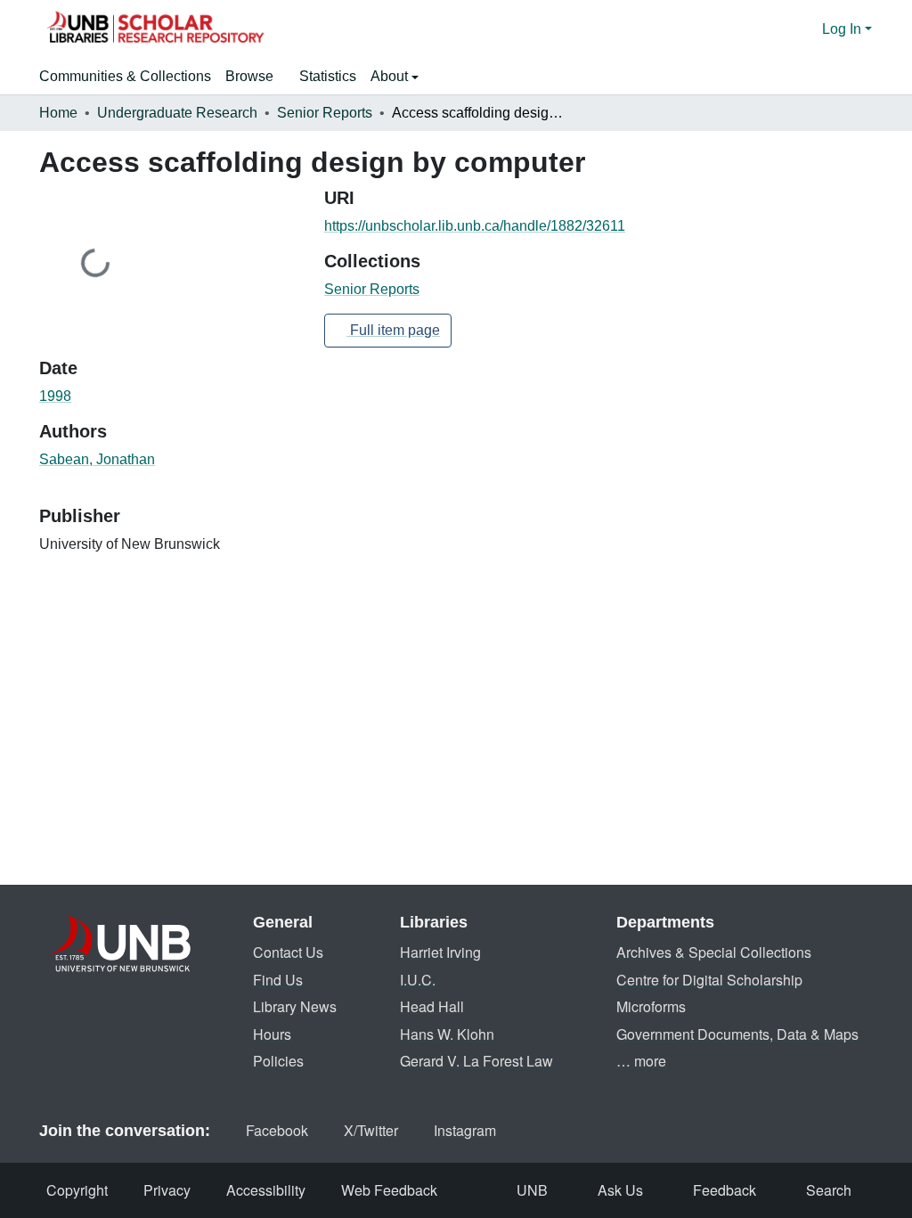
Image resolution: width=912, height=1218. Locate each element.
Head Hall (432, 1006)
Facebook (277, 1130)
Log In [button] (843, 29)
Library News (295, 1006)
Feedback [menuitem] (724, 1190)
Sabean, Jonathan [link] (97, 459)
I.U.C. (418, 979)
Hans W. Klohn (447, 1034)
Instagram (465, 1130)
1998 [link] (55, 396)
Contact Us (288, 952)
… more (641, 1060)
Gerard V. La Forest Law (476, 1060)
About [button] (390, 76)
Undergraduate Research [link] (177, 112)
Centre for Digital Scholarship (709, 979)
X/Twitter (371, 1130)
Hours (272, 1034)
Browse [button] (249, 76)
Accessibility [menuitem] (265, 1190)
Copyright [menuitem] (77, 1190)
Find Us (278, 979)
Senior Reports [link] (324, 112)
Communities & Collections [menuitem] (125, 76)
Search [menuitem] (828, 1190)
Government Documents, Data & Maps (737, 1034)
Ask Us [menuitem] (620, 1190)
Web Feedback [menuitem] (389, 1190)
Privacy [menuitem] (167, 1190)
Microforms (651, 1006)
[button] (155, 29)
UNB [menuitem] (532, 1190)
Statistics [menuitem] (327, 76)
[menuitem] (255, 76)
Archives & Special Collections (713, 952)
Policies (278, 1060)
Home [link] (58, 112)
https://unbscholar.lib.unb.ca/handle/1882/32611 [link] (474, 225)
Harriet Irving (440, 952)
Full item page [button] (393, 330)
